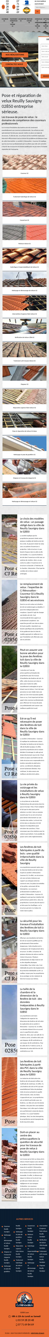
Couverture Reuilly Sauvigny (31, 1228)
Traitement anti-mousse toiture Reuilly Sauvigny (43, 1257)
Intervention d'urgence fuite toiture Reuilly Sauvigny (43, 1231)
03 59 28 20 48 (7, 7)
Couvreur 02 (5, 20)
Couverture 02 (21, 20)
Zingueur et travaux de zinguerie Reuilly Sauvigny (7, 1257)
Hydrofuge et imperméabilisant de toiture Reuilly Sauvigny (32, 1252)
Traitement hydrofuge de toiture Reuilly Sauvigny (19, 1265)
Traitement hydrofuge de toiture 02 (13, 22)
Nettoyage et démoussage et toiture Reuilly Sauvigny (8, 1242)
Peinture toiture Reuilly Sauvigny (30, 1239)
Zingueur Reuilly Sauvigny (42, 1268)
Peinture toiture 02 (29, 20)
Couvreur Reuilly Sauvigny (7, 1229)
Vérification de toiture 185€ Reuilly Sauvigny (43, 1244)
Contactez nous (14, 64)
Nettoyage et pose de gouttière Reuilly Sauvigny (19, 1237)
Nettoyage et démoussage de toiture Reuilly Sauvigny (32, 1269)
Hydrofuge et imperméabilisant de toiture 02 (38, 23)
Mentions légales (37, 1333)
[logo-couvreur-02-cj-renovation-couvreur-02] (24, 1298)
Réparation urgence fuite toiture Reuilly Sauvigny (20, 1251)
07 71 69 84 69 (18, 7)
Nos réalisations (15, 55)
